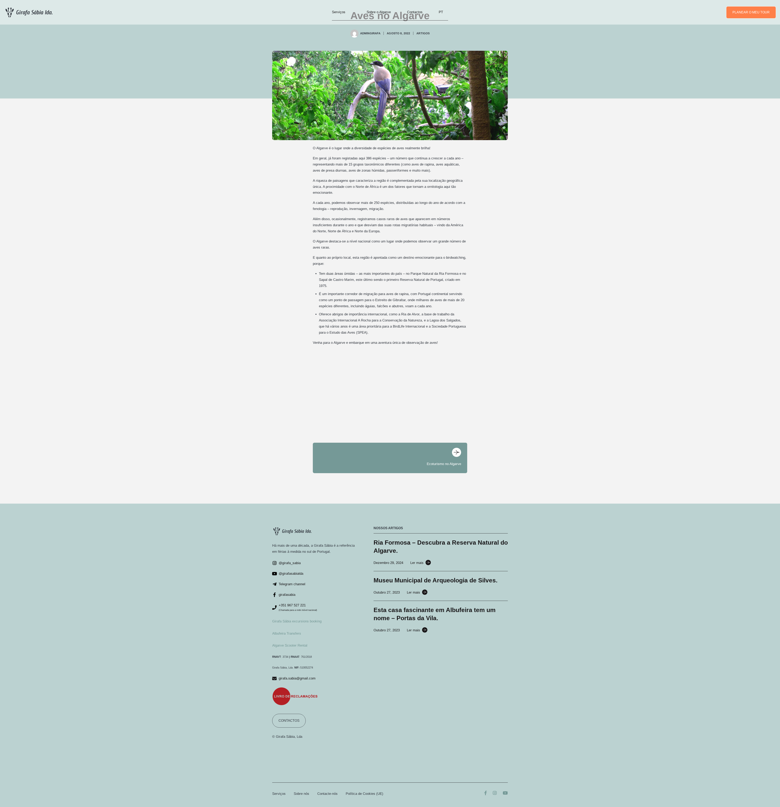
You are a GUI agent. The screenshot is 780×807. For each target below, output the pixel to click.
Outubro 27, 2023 (387, 592)
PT (441, 12)
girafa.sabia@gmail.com (297, 678)
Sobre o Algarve (379, 12)
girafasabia (287, 595)
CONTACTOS (288, 721)
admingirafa (370, 33)
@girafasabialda (291, 574)
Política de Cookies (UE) (364, 794)
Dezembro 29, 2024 (388, 563)
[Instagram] (495, 793)
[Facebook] (485, 793)
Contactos (414, 12)
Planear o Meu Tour (751, 12)
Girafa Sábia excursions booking (297, 621)
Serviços (338, 12)
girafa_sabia (291, 563)
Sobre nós (301, 794)
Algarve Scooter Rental (289, 645)
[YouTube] (505, 793)
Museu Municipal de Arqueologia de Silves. (435, 580)
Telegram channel (292, 584)
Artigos (423, 33)
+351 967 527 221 (292, 605)
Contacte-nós (327, 794)
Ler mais (417, 563)
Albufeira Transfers (286, 633)
